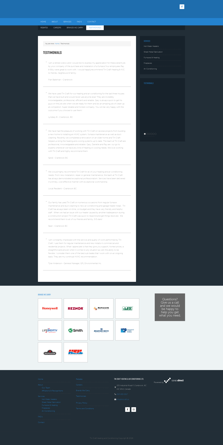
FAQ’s (40, 417)
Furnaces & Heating (152, 57)
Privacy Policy (81, 403)
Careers (79, 385)
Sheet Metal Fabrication (153, 52)
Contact (41, 422)
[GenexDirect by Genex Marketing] (174, 382)
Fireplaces (148, 63)
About (40, 385)
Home (40, 379)
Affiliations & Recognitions (52, 391)
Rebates (79, 379)
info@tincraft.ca (122, 399)
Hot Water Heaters (151, 46)
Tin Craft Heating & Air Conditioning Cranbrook (60, 9)
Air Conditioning (150, 69)
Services (41, 396)
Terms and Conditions (85, 408)
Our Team (46, 388)
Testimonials (81, 396)
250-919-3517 (122, 394)
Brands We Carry (83, 390)
